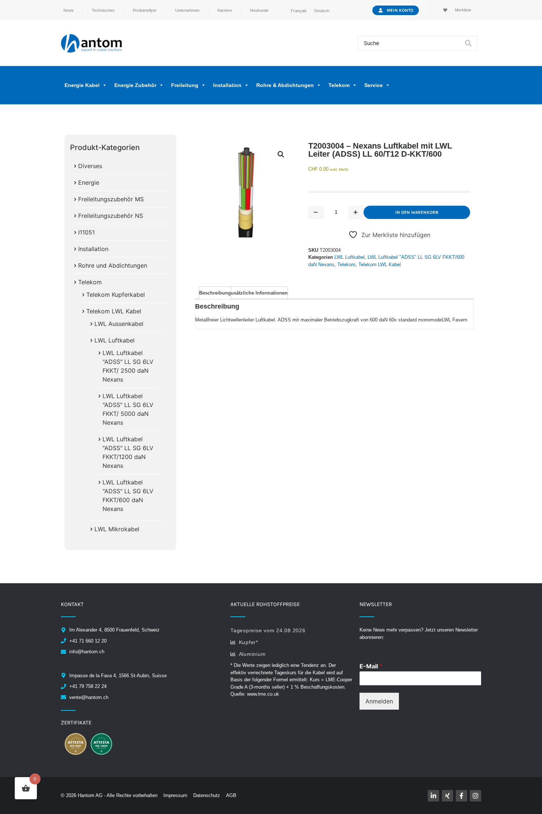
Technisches (103, 10)
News (68, 10)
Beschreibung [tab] (215, 293)
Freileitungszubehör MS (111, 199)
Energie (88, 182)
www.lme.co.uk (263, 694)
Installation (93, 249)
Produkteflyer (145, 10)
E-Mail (370, 666)
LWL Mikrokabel (116, 529)
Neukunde (259, 10)
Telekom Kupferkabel (115, 294)
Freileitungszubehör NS (110, 215)
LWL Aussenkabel (118, 323)
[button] (281, 154)
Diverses (90, 166)
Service (373, 85)
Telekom (90, 282)
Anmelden (379, 701)
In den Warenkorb (416, 212)
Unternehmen (187, 10)
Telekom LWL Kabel (113, 311)
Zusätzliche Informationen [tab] (258, 293)
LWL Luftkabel (114, 340)
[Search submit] (468, 43)
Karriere (225, 10)
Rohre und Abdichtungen (112, 265)
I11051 (86, 232)
